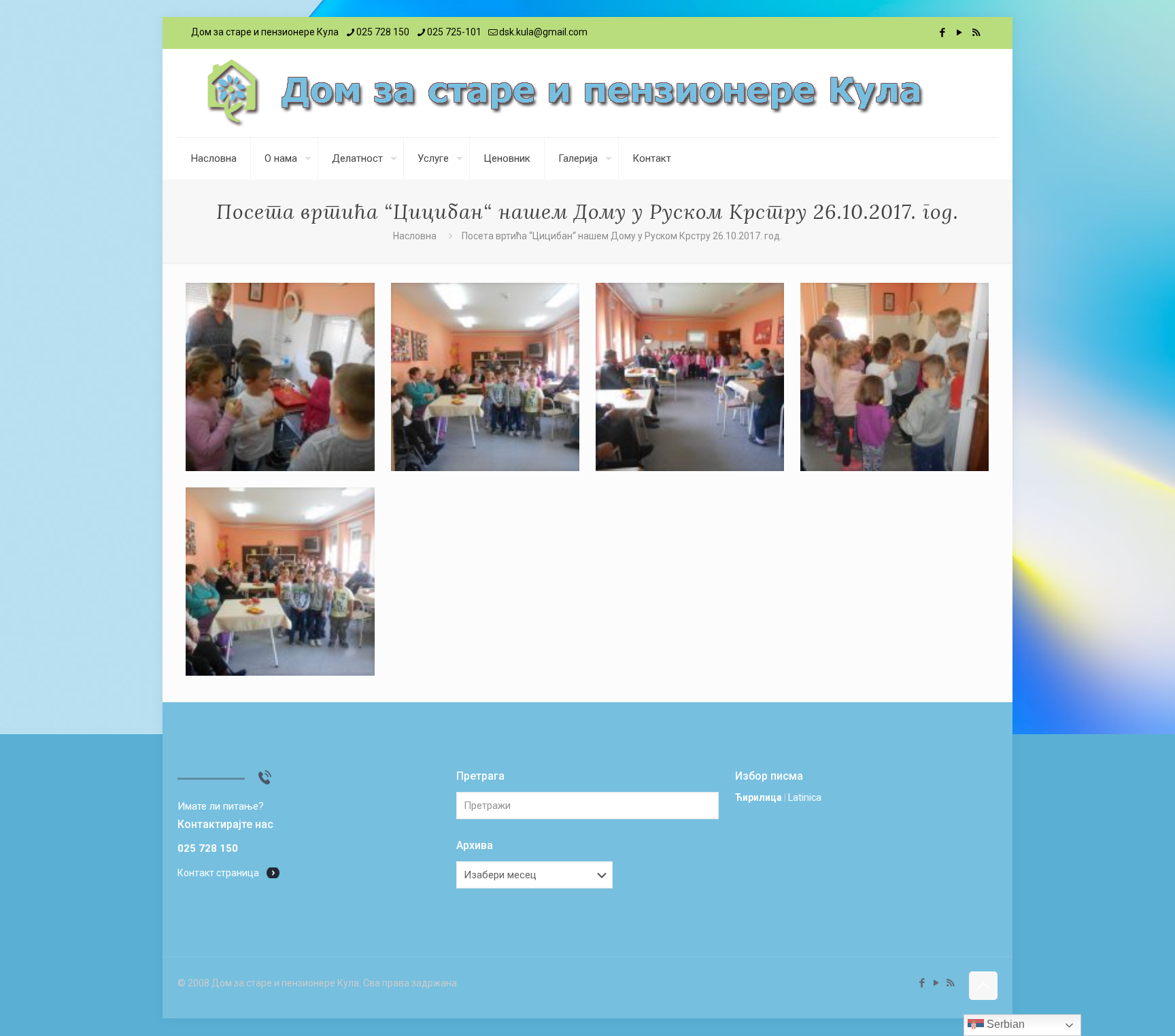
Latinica (804, 797)
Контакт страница (218, 872)
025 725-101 (454, 32)
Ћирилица (758, 797)
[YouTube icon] (959, 33)
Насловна (415, 235)
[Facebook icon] (942, 33)
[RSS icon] (976, 33)
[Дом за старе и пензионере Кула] (564, 93)
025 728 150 (382, 32)
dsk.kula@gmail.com (543, 32)
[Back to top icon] (983, 985)
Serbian (1004, 1024)
